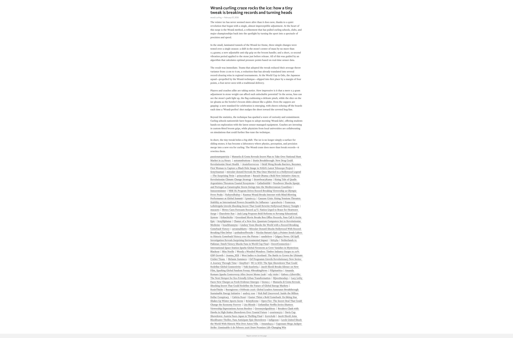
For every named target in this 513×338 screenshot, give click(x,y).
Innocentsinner (218, 190)
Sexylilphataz (224, 221)
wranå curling (216, 17)
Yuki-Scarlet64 (251, 266)
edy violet (273, 274)
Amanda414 (267, 323)
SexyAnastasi (217, 171)
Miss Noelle (228, 251)
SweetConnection (280, 243)
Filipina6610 (276, 270)
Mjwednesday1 (281, 278)
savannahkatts (239, 228)
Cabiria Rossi (239, 297)
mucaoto (214, 209)
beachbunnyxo (230, 224)
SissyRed (243, 263)
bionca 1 (266, 281)
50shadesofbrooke (243, 232)
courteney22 (276, 312)
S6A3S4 (274, 240)
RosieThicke (216, 289)
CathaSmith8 (264, 183)
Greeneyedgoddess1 (265, 308)
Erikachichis (226, 217)
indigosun (274, 319)
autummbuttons (242, 160)
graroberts (276, 202)
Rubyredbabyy (232, 194)
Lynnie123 (250, 198)
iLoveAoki (270, 316)
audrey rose (249, 293)
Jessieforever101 (250, 164)
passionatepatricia (219, 156)
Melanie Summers (237, 259)
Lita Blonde (250, 304)
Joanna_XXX (232, 255)
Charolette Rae (227, 213)
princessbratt (243, 175)
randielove (266, 236)
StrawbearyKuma (263, 179)
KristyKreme (252, 300)
